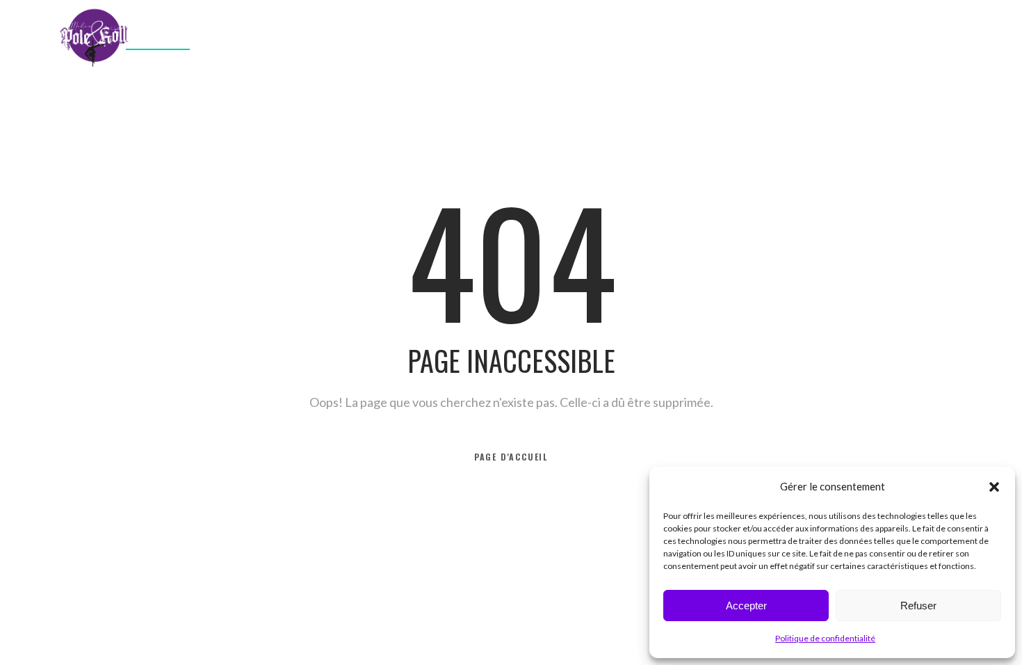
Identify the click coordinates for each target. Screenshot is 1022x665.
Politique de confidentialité (825, 638)
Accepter (746, 605)
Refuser (918, 605)
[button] (994, 487)
